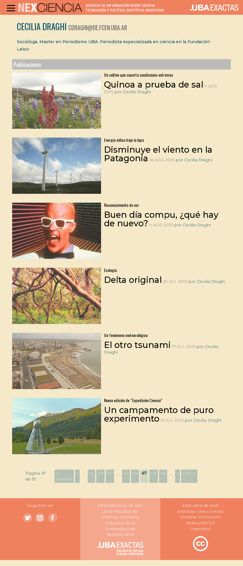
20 (100, 473)
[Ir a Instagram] (40, 518)
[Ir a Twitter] (27, 518)
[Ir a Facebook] (52, 518)
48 (153, 473)
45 (126, 473)
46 (135, 473)
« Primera (64, 476)
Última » (189, 476)
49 (163, 473)
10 (91, 473)
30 (110, 473)
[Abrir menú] (11, 8)
